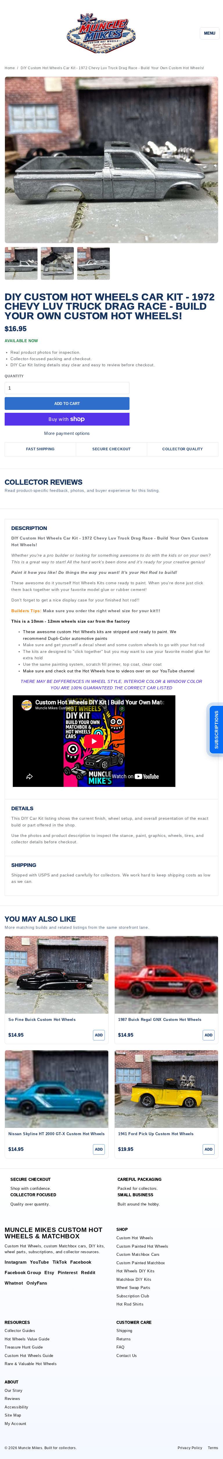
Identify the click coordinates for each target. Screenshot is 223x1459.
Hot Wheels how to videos (108, 671)
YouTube (168, 671)
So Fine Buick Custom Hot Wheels (42, 1019)
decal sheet (94, 644)
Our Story (13, 1390)
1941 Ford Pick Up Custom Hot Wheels (156, 1134)
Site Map (13, 1415)
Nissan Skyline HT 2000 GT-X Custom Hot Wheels (56, 1134)
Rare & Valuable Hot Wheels (31, 1364)
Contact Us (126, 1355)
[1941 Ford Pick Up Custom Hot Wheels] (166, 1089)
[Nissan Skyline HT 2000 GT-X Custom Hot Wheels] (56, 1089)
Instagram (15, 1262)
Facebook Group (23, 1272)
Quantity (14, 376)
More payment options (67, 433)
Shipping (124, 1330)
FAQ (120, 1347)
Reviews (12, 1399)
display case (74, 600)
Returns (123, 1339)
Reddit (88, 1272)
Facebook (80, 1262)
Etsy (49, 1272)
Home (10, 68)
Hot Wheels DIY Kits (135, 1271)
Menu (209, 33)
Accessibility (16, 1407)
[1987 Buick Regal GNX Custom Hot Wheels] (166, 975)
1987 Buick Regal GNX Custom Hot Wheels (160, 1019)
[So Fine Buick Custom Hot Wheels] (56, 975)
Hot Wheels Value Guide (27, 1339)
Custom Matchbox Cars (138, 1254)
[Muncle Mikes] (100, 33)
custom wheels (143, 644)
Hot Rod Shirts (129, 1304)
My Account (15, 1424)
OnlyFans (36, 1283)
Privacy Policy (190, 1448)
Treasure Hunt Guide (24, 1347)
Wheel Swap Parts (133, 1287)
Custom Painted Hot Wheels (142, 1246)
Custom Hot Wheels (134, 1238)
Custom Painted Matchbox (140, 1263)
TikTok (60, 1262)
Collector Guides (20, 1330)
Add (99, 1035)
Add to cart (67, 403)
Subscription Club (132, 1296)
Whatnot (14, 1283)
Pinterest (68, 1272)
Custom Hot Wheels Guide (29, 1355)
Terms (213, 1448)
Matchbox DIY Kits (133, 1279)
